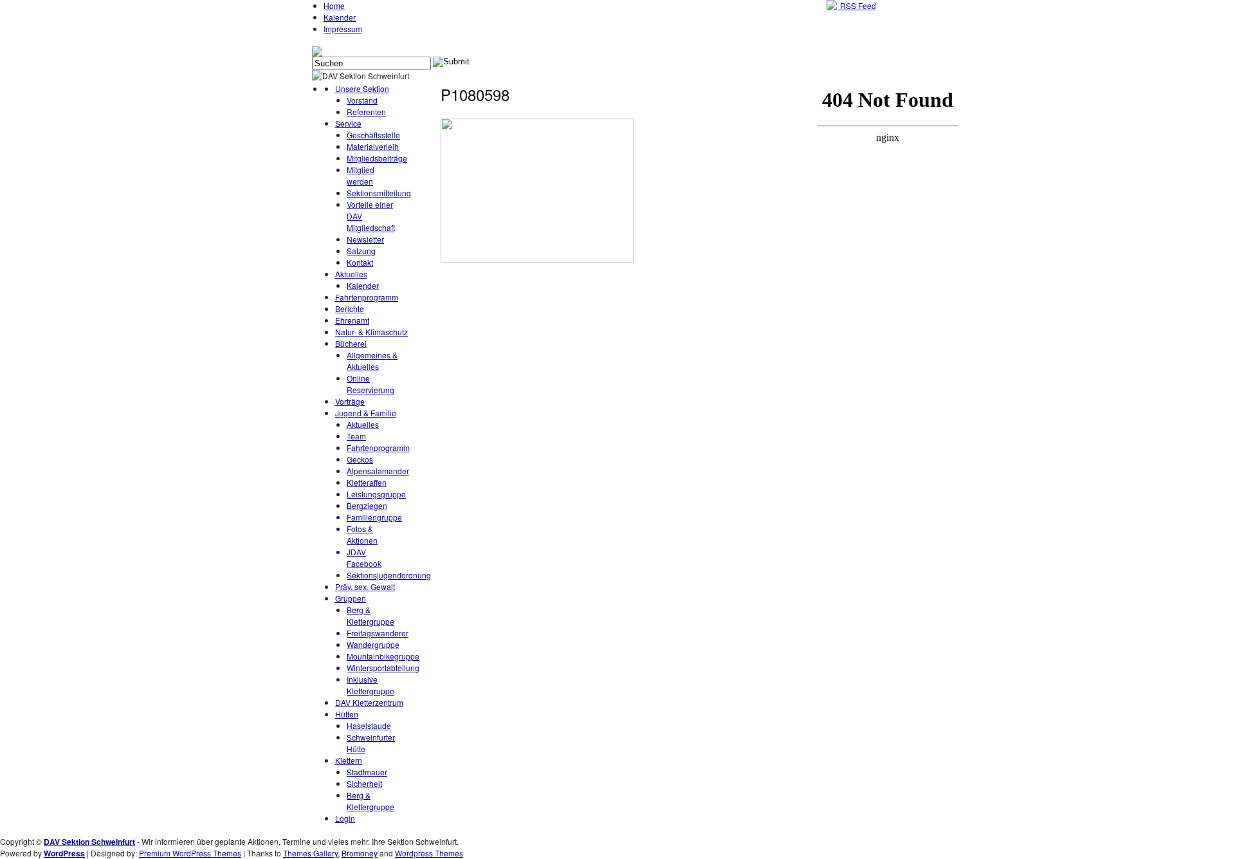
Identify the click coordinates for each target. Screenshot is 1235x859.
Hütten (346, 713)
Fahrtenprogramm (366, 296)
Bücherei (351, 343)
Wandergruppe (373, 644)
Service (348, 123)
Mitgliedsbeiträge (377, 157)
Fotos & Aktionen (362, 534)
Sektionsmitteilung (379, 192)
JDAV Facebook (364, 557)
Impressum (343, 28)
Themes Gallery (310, 852)
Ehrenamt (352, 320)
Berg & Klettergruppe (370, 615)
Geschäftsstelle (373, 134)
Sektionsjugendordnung (389, 574)
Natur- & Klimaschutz (371, 331)
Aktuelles (351, 273)
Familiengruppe (374, 517)
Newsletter (365, 239)
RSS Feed (857, 5)
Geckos (360, 459)
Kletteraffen (367, 482)
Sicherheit (364, 783)
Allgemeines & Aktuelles (372, 360)
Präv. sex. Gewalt (365, 586)
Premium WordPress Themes (190, 852)
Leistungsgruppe (376, 493)
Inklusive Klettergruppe (370, 685)
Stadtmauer (367, 771)
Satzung (361, 250)
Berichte (349, 308)
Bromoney (360, 852)
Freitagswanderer (377, 632)
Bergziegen (367, 505)
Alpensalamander (378, 470)
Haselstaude (369, 725)
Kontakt (360, 262)
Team (356, 435)
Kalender (340, 17)
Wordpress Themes (429, 852)
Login (345, 818)
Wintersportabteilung (383, 667)
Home (334, 5)
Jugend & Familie (365, 412)
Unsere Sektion (362, 88)
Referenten (366, 111)
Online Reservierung (370, 384)
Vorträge (350, 401)
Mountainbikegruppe (383, 656)
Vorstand (362, 100)
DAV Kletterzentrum (369, 702)
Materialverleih (373, 146)
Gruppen (350, 598)
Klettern (348, 760)
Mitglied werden (360, 175)
